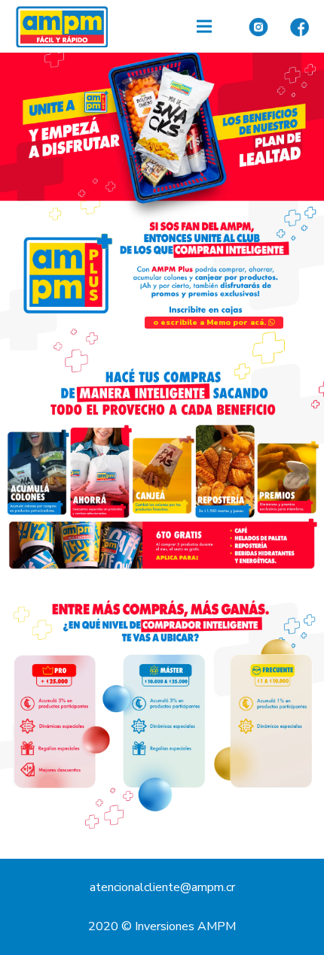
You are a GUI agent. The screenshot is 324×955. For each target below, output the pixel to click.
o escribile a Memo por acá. (210, 322)
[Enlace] (62, 26)
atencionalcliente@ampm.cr (162, 887)
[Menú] (204, 26)
